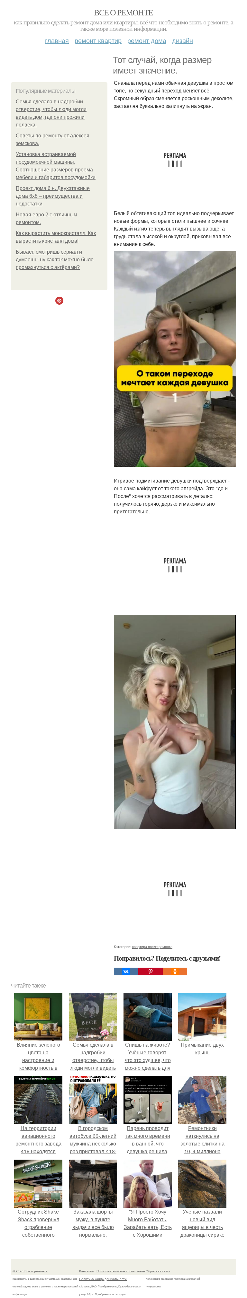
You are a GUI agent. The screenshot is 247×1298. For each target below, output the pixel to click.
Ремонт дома (146, 40)
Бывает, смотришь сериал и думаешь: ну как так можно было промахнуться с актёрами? (55, 259)
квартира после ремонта (152, 946)
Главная (57, 40)
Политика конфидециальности (103, 1278)
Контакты (86, 1271)
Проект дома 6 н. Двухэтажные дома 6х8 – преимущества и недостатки (53, 196)
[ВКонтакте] (126, 971)
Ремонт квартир (98, 40)
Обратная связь (158, 1271)
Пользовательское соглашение (120, 1271)
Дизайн (182, 40)
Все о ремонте (123, 12)
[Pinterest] (150, 971)
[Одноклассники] (175, 971)
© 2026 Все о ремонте (30, 1271)
